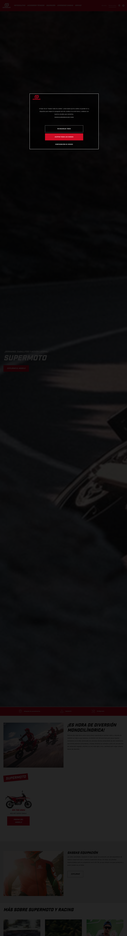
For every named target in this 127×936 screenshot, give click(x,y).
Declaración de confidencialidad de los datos (62, 117)
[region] (64, 121)
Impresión (72, 117)
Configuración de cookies (64, 144)
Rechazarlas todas (64, 129)
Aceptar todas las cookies (64, 137)
